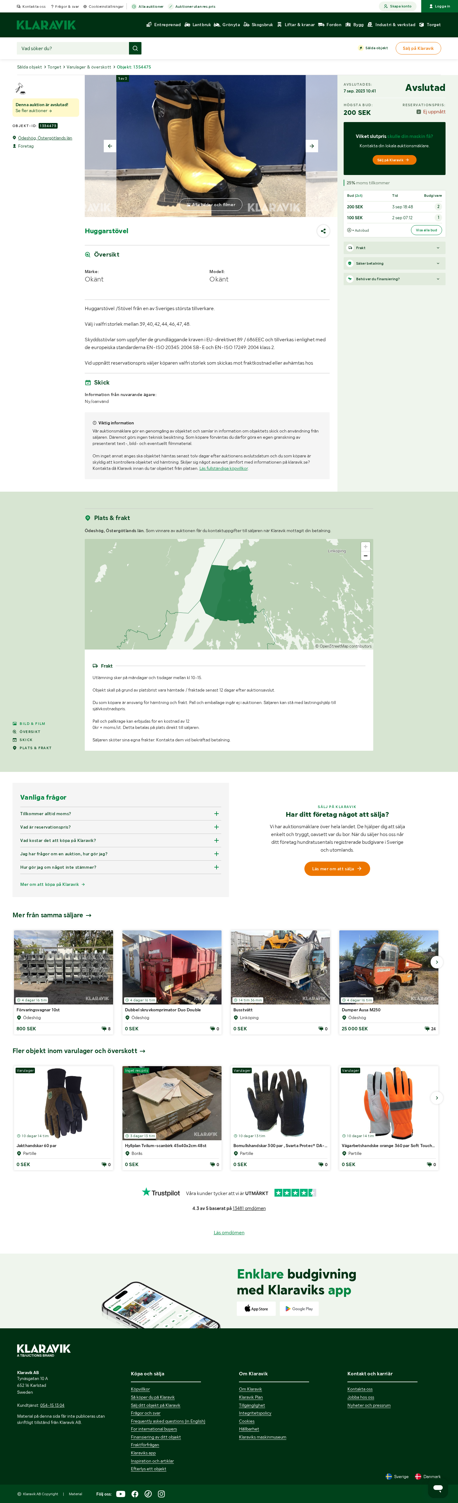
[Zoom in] (365, 546)
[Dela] (323, 231)
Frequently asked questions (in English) (168, 1421)
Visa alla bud (426, 230)
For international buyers (154, 1428)
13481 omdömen (249, 1208)
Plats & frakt (36, 748)
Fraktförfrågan (145, 1444)
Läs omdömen (229, 1233)
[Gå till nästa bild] (437, 962)
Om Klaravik (250, 1389)
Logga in (442, 6)
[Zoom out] (365, 555)
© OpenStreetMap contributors (343, 646)
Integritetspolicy (255, 1413)
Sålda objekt (376, 48)
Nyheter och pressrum (369, 1405)
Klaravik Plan (251, 1397)
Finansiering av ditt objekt (156, 1436)
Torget (54, 66)
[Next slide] (312, 146)
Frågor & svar (67, 6)
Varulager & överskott (89, 66)
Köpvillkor (140, 1389)
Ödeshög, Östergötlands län (45, 137)
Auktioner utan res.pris (195, 6)
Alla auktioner (151, 6)
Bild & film (32, 723)
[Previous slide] (110, 146)
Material (75, 1494)
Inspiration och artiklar (152, 1460)
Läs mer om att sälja (333, 868)
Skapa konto (401, 6)
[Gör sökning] (135, 48)
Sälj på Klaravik (390, 160)
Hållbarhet (249, 1428)
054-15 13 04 (52, 1405)
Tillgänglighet (252, 1405)
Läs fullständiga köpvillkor (223, 468)
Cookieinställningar (106, 6)
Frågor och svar (145, 1413)
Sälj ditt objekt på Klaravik (155, 1405)
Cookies (247, 1421)
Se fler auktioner (32, 110)
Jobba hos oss (360, 1397)
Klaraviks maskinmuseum (262, 1436)
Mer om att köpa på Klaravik (49, 884)
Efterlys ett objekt (148, 1468)
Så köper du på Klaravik (153, 1397)
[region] (229, 594)
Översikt (30, 732)
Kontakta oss (33, 6)
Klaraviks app (143, 1452)
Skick (26, 740)
